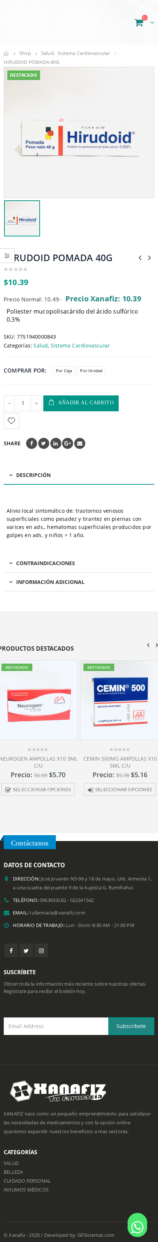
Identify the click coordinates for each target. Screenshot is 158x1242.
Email (79, 436)
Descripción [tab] (33, 467)
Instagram (41, 944)
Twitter (43, 436)
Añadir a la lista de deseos (12, 414)
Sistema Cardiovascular (80, 338)
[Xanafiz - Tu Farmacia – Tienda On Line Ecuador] (40, 19)
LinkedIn (55, 436)
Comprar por (24, 363)
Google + (67, 436)
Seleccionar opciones (42, 782)
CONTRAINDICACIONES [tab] (45, 556)
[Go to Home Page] (6, 46)
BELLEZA (13, 1165)
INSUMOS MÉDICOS (26, 1183)
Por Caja (64, 364)
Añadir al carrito (86, 396)
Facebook (31, 436)
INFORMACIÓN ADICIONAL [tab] (50, 574)
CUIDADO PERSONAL (27, 1174)
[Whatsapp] (137, 1223)
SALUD (11, 1156)
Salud (40, 338)
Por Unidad (91, 364)
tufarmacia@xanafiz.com (57, 906)
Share (12, 436)
